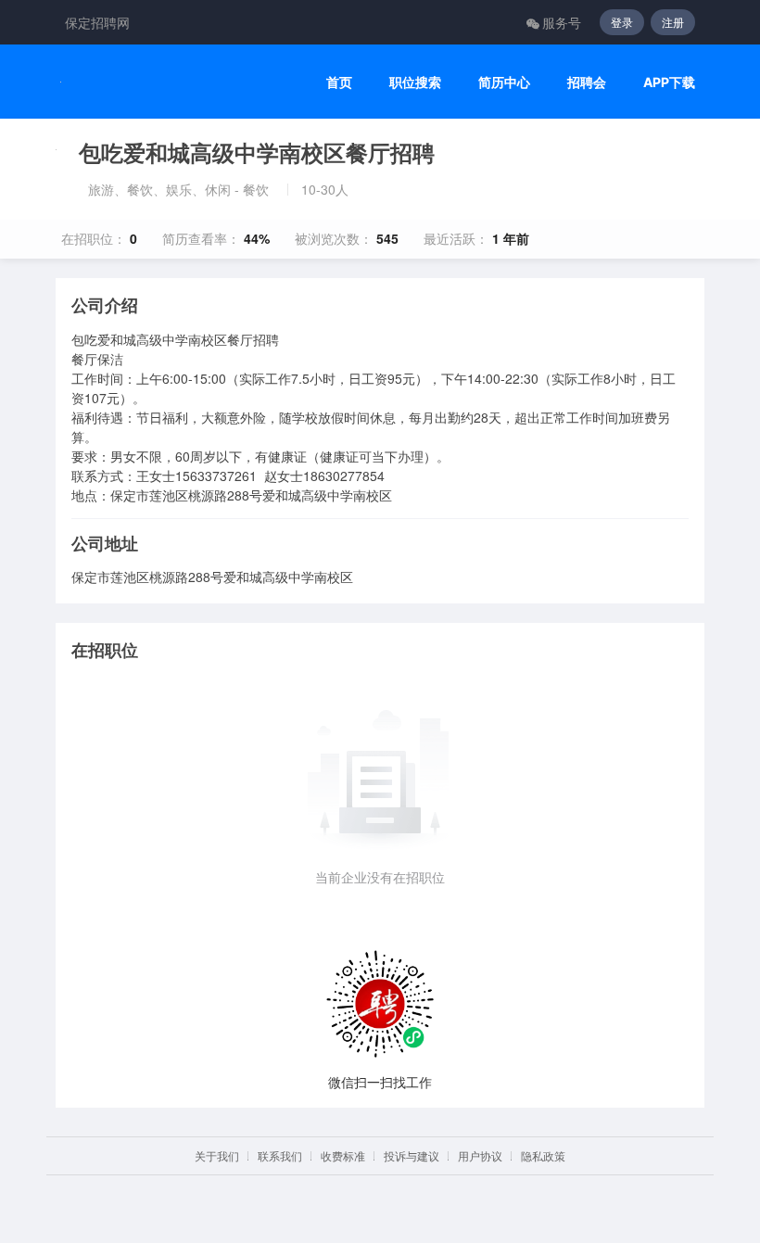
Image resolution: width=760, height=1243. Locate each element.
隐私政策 (543, 1155)
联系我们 (280, 1155)
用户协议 (480, 1155)
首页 (339, 82)
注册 (673, 22)
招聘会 (586, 82)
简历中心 (504, 82)
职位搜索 (415, 82)
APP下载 (669, 82)
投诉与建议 (411, 1155)
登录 (622, 22)
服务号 (561, 22)
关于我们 (217, 1155)
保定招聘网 (97, 22)
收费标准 (343, 1155)
